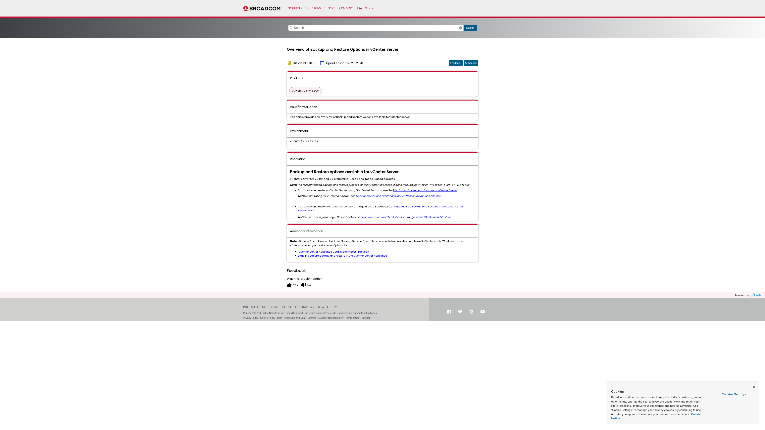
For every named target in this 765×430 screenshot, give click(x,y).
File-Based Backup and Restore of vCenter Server (425, 190)
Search (470, 27)
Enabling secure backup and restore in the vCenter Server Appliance (342, 256)
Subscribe (471, 63)
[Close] (754, 387)
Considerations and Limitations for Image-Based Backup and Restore (406, 217)
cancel (461, 28)
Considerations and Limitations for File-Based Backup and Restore (398, 196)
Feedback (455, 63)
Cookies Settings (734, 394)
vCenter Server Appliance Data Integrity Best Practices (334, 252)
